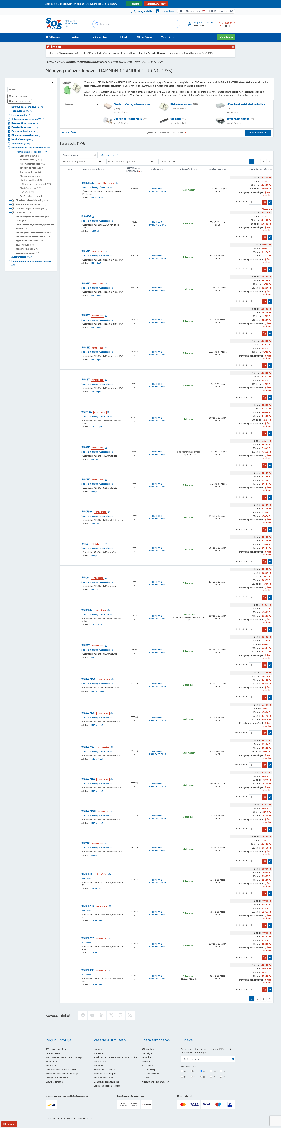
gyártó (155, 169)
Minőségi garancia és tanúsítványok (61, 1069)
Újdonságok (147, 1053)
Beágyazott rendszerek (26, 123)
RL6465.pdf (94, 231)
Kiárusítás (146, 1061)
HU (204, 1071)
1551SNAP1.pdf (96, 725)
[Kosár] (221, 23)
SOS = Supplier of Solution (57, 1049)
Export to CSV (111, 154)
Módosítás (134, 3)
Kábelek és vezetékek (25, 135)
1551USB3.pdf (95, 984)
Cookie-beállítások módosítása (107, 1085)
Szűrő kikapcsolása (258, 132)
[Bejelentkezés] (190, 25)
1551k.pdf (93, 491)
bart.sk (92, 1118)
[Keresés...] (96, 24)
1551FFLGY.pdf (95, 426)
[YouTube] (92, 1015)
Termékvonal (99, 1053)
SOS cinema (147, 1065)
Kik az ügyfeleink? (54, 1053)
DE (223, 1071)
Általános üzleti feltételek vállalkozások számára (115, 1057)
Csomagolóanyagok (27, 252)
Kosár (228, 22)
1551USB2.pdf (95, 920)
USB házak (27, 192)
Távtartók (23, 212)
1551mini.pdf (95, 263)
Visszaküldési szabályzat (104, 1069)
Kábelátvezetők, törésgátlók (33, 236)
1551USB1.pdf (95, 888)
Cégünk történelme (54, 1081)
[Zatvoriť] (233, 47)
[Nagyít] (97, 104)
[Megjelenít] (270, 202)
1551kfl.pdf (94, 523)
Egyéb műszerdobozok (33, 196)
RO (184, 1077)
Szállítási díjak (100, 1061)
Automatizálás (21, 256)
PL (194, 1077)
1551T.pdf (93, 855)
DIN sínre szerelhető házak (35, 183)
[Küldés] (94, 155)
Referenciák (51, 1065)
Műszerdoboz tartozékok (31, 204)
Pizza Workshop (148, 1069)
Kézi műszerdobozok (32, 163)
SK (184, 1071)
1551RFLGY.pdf (95, 624)
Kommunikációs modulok (27, 106)
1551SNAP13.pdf (96, 691)
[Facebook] (82, 1015)
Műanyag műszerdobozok (121, 61)
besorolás (132, 171)
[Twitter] (111, 1015)
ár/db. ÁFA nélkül (258, 169)
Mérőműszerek (22, 139)
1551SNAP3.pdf (96, 759)
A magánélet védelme (103, 1077)
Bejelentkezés (202, 22)
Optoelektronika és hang (27, 119)
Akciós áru (146, 1057)
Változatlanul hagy (156, 3)
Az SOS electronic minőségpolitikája (62, 1073)
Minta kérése (226, 37)
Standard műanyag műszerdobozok (31, 157)
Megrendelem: (241, 201)
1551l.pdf (93, 589)
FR (223, 1077)
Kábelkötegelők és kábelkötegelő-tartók (33, 218)
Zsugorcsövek (25, 244)
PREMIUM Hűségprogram (105, 1073)
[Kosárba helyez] (264, 202)
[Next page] (269, 161)
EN (214, 1071)
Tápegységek (21, 110)
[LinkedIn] (101, 1015)
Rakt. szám (132, 168)
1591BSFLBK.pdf (96, 197)
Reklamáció (99, 1065)
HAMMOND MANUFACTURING (157, 190)
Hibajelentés (9, 1123)
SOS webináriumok (150, 1073)
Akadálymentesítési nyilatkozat (155, 1081)
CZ (194, 1071)
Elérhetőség (186, 169)
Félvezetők (20, 114)
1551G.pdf (93, 459)
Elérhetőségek (52, 1061)
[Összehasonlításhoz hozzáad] (117, 183)
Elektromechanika (24, 131)
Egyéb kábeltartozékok (29, 240)
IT (203, 1077)
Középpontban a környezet (57, 1077)
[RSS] (130, 1015)
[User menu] (212, 22)
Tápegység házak (30, 171)
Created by (81, 1118)
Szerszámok (20, 143)
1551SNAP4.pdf (96, 791)
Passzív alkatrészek (24, 127)
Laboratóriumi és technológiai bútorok (31, 262)
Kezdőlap (59, 61)
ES (213, 1077)
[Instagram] (120, 1015)
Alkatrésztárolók (30, 188)
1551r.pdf (93, 657)
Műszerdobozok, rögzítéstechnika (92, 61)
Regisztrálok (199, 25)
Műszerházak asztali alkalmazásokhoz (31, 178)
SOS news (146, 1077)
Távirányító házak (31, 167)
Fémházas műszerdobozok (32, 200)
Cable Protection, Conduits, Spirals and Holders (35, 226)
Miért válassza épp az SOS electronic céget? (65, 1057)
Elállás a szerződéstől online (106, 1081)
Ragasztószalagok (27, 248)
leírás (96, 169)
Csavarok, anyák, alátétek (31, 208)
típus (84, 169)
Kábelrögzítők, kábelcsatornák (33, 232)
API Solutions (148, 1049)
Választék (70, 61)
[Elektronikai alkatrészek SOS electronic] (62, 23)
